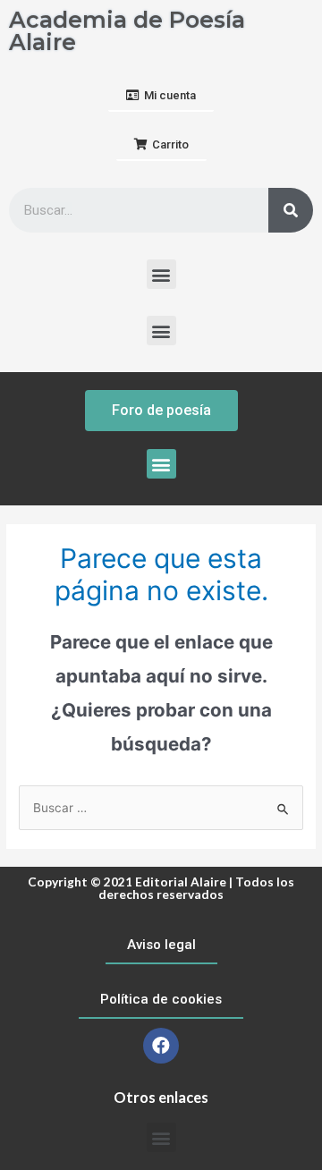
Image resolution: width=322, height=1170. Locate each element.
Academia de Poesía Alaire (127, 30)
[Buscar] (290, 210)
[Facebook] (161, 1046)
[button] (161, 96)
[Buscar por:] (161, 808)
